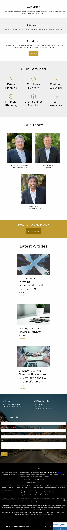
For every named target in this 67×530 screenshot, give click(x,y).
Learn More (33, 53)
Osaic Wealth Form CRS (33, 469)
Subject (10, 434)
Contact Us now (33, 231)
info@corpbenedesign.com (43, 408)
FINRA (59, 472)
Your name (11, 421)
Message (11, 441)
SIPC (63, 472)
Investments (23, 296)
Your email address (14, 428)
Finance (22, 338)
